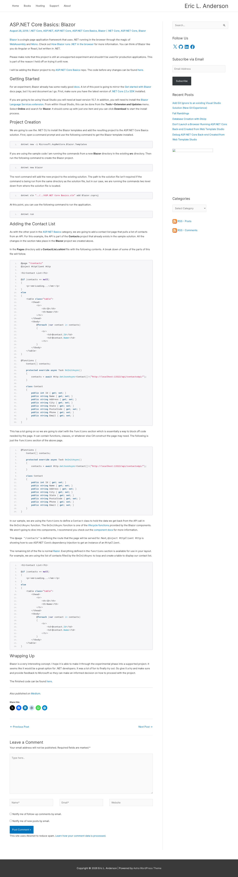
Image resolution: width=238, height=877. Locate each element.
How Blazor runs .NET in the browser (72, 44)
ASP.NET (48, 30)
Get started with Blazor (138, 86)
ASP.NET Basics (52, 231)
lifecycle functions (98, 525)
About (67, 5)
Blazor (102, 30)
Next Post (145, 726)
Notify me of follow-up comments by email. (37, 814)
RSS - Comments (187, 230)
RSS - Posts (184, 221)
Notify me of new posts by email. (31, 821)
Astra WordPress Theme (147, 868)
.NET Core (36, 30)
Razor (56, 551)
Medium (35, 693)
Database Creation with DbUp (189, 118)
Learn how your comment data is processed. (80, 835)
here (140, 69)
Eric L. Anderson (206, 5)
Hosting (40, 5)
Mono (34, 44)
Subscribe (182, 80)
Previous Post (19, 726)
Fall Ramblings (180, 113)
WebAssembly (18, 44)
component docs (103, 529)
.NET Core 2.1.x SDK (123, 91)
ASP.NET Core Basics (84, 30)
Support (54, 5)
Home (15, 5)
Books (27, 5)
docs (76, 86)
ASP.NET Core (63, 30)
